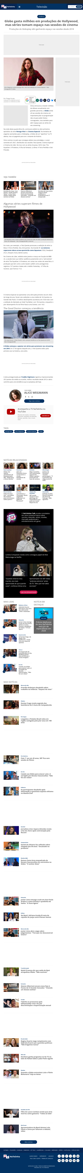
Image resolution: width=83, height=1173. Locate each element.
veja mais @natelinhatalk (28, 592)
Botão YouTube (77, 1157)
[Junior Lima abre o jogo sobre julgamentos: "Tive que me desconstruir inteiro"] (11, 932)
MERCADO (54, 1150)
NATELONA (67, 1150)
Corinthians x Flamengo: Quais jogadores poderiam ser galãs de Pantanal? (22, 497)
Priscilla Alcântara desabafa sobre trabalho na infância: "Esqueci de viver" (36, 688)
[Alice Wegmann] (15, 395)
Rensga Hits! (21, 131)
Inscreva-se (45, 416)
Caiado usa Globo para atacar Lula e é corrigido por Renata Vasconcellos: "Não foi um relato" (25, 670)
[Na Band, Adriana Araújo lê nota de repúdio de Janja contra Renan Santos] (11, 916)
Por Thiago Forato (9, 98)
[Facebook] (25, 397)
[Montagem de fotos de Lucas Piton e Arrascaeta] (22, 487)
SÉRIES (61, 1150)
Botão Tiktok (59, 1157)
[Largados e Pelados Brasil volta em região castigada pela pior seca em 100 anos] (11, 720)
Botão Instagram (74, 1157)
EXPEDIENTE (43, 1156)
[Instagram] (32, 397)
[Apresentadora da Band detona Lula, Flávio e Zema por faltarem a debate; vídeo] (11, 1129)
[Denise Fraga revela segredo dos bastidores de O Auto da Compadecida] (11, 704)
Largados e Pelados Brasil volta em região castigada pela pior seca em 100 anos (36, 721)
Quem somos (33, 1156)
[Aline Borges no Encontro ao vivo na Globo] (47, 465)
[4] (10, 652)
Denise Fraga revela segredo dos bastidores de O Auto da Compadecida (36, 704)
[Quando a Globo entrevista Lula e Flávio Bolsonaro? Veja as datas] (11, 1074)
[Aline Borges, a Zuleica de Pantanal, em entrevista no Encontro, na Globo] (22, 465)
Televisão (41, 6)
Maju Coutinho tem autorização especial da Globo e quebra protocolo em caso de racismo (35, 475)
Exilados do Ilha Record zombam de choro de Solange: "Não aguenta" (47, 496)
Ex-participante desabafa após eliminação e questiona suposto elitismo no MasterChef (37, 791)
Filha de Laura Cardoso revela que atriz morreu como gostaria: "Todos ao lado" (36, 1113)
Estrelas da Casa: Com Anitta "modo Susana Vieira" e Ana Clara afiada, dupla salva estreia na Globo (11, 194)
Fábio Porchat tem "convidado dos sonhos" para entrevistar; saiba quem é (9, 496)
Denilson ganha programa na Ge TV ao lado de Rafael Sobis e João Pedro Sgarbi (37, 1058)
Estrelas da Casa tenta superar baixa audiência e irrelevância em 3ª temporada (45, 194)
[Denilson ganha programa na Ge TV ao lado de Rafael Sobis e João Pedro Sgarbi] (11, 1058)
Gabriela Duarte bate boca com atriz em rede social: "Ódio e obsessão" (25, 609)
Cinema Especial (34, 131)
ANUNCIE (50, 1156)
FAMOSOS (26, 1150)
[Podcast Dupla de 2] (70, 1160)
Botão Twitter (70, 1157)
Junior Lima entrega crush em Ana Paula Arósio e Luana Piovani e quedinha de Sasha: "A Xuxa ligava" (25, 625)
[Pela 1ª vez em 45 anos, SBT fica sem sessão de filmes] (11, 759)
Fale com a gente (35, 1158)
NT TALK (33, 1150)
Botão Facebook (66, 1157)
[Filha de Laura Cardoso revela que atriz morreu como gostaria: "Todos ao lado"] (11, 1113)
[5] (10, 667)
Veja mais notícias (34, 401)
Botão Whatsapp (63, 1157)
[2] (10, 623)
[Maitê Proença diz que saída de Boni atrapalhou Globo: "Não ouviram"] (11, 971)
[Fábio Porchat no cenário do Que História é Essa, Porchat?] (9, 487)
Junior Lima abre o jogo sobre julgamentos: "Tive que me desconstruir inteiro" (37, 933)
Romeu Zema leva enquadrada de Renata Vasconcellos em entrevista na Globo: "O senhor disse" (36, 862)
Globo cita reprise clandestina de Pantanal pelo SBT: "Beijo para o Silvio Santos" (9, 475)
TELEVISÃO (13, 1150)
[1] (10, 608)
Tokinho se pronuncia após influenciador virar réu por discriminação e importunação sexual (36, 1003)
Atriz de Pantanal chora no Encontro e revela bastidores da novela (22, 475)
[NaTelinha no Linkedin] (66, 1160)
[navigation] (19, 6)
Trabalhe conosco (47, 1158)
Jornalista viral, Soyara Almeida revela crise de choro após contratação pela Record (36, 831)
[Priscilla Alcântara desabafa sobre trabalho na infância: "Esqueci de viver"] (11, 689)
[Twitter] (29, 397)
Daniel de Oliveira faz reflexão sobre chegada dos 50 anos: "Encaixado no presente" (35, 846)
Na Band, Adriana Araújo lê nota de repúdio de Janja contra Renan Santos (36, 916)
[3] (10, 638)
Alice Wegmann (19, 431)
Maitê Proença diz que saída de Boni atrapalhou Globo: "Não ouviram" (35, 971)
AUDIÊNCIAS (40, 1150)
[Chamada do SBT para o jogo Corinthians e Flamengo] (35, 487)
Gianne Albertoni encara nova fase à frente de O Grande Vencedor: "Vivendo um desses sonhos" (28, 194)
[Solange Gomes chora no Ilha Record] (47, 487)
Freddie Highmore (28, 377)
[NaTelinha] (8, 6)
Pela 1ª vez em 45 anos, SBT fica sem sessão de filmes (35, 759)
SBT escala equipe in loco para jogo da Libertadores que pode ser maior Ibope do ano (35, 498)
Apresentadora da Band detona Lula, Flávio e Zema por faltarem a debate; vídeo (36, 1129)
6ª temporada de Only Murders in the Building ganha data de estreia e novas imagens (25, 654)
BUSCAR (79, 6)
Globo (47, 111)
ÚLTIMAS (6, 1150)
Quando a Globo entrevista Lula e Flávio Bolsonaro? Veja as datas (37, 1073)
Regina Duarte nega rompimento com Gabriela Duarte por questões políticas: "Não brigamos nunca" (36, 1043)
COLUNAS (47, 1150)
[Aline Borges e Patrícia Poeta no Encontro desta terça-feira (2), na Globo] (9, 465)
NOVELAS (19, 1150)
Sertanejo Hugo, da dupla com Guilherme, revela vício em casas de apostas (25, 639)
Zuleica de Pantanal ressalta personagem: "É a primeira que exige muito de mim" (47, 476)
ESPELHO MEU (75, 1150)
